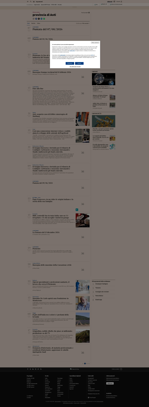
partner (92, 55)
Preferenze (70, 63)
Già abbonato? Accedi (75, 66)
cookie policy (72, 50)
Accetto (79, 63)
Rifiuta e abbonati (95, 42)
